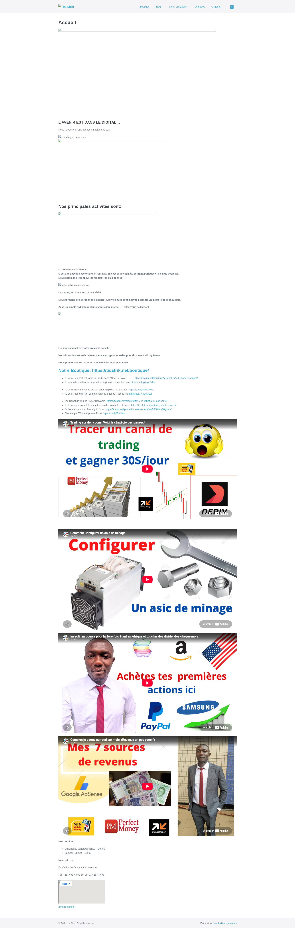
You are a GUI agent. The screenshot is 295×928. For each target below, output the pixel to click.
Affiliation (216, 6)
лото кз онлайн (66, 907)
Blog (158, 6)
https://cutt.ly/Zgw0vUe (143, 382)
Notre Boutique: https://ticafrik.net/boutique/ (103, 370)
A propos (200, 6)
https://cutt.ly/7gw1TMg (141, 389)
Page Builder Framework (224, 923)
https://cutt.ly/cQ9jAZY (140, 393)
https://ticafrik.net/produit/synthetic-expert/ (153, 405)
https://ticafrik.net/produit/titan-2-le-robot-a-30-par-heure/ (137, 401)
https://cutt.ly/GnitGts (114, 413)
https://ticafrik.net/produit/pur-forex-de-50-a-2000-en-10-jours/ (138, 409)
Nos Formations (178, 6)
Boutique (144, 6)
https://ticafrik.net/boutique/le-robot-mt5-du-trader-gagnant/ (166, 378)
